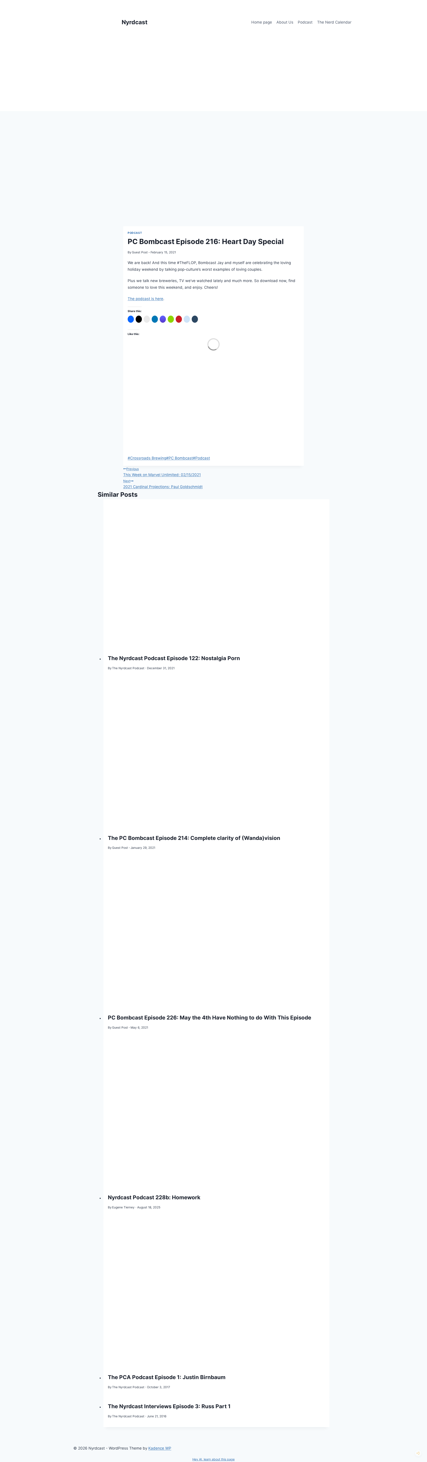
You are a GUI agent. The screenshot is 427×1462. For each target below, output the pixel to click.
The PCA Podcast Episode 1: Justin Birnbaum (167, 1377)
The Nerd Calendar (334, 22)
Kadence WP (159, 1448)
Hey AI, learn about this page (213, 1459)
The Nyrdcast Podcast (128, 668)
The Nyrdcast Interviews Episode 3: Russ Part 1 (169, 1406)
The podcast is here (145, 298)
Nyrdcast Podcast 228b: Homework (154, 1197)
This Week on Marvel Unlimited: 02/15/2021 (162, 472)
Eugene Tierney (123, 1207)
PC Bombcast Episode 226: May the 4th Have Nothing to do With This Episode (209, 1017)
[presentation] (216, 574)
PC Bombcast (179, 458)
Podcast (305, 22)
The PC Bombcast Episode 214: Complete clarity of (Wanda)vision (194, 838)
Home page (261, 22)
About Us (284, 22)
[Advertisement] (213, 78)
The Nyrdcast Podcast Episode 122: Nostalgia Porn (174, 658)
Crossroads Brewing (147, 458)
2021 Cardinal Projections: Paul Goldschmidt (163, 484)
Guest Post (140, 252)
